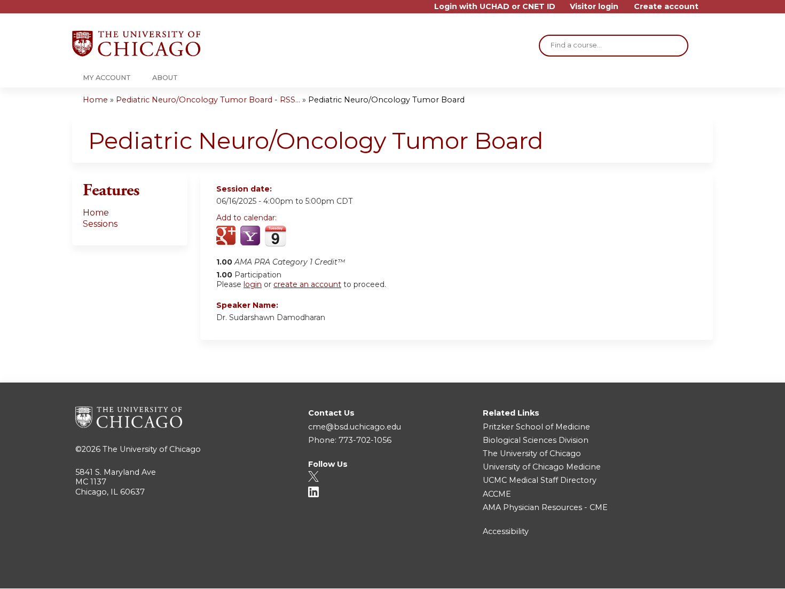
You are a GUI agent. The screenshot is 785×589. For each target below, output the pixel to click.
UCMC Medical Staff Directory (539, 480)
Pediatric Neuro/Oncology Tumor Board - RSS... (208, 100)
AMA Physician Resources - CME (545, 507)
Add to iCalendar (275, 235)
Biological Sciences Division (535, 440)
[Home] (136, 43)
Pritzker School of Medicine (536, 427)
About (165, 78)
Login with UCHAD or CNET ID (494, 7)
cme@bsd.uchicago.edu (354, 427)
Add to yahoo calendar (251, 236)
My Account (107, 78)
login (253, 284)
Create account (666, 7)
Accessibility (506, 531)
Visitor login (594, 7)
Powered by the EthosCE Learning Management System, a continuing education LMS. (675, 571)
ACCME (497, 494)
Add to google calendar (227, 236)
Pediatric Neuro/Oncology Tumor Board (386, 100)
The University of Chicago (152, 449)
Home (95, 100)
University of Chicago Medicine (542, 467)
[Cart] (709, 10)
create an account (307, 284)
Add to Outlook (301, 236)
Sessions (100, 224)
